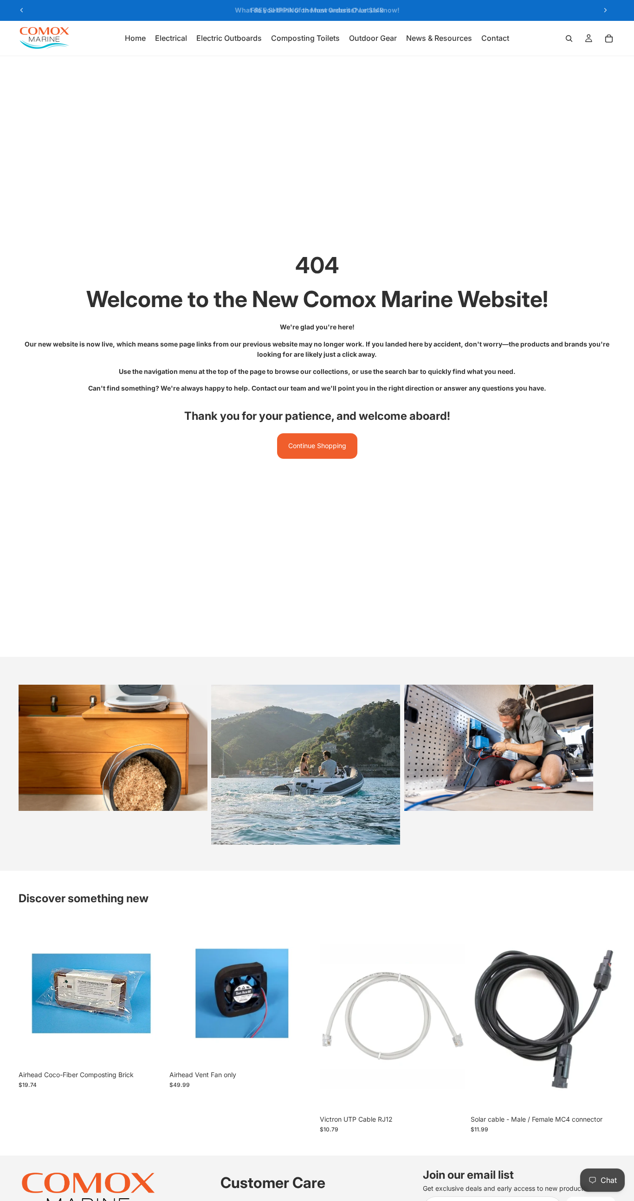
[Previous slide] (22, 10)
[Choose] (450, 1096)
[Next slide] (605, 10)
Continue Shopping (317, 446)
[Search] (569, 38)
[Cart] (609, 38)
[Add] (149, 1051)
